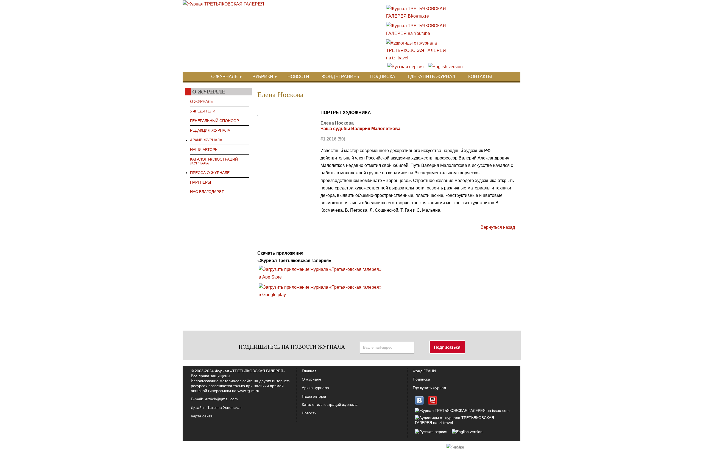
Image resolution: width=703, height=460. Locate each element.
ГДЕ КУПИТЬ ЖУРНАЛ (431, 76)
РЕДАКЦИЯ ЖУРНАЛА (210, 130)
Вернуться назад (498, 227)
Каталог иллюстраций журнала (330, 404)
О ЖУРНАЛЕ (224, 76)
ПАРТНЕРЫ (200, 182)
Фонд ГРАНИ (424, 371)
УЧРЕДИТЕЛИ (202, 111)
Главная (309, 371)
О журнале (311, 379)
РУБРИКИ (262, 76)
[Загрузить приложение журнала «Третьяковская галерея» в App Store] (321, 277)
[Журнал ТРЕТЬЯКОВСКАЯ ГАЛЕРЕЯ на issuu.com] (462, 410)
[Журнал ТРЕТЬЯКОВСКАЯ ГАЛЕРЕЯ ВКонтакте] (419, 16)
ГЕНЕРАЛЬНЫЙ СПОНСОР (214, 121)
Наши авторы (314, 396)
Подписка (421, 379)
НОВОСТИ (298, 76)
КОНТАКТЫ (480, 76)
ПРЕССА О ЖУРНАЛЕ (210, 172)
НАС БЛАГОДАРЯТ (207, 191)
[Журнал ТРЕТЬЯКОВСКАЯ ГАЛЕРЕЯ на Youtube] (419, 33)
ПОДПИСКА (382, 76)
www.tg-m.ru (248, 391)
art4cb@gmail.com (221, 399)
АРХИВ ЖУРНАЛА (206, 140)
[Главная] (223, 4)
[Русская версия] (405, 66)
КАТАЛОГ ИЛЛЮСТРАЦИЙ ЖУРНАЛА (214, 161)
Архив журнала (315, 387)
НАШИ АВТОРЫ (204, 149)
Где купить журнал (429, 387)
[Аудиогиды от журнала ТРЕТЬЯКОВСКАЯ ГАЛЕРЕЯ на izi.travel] (419, 58)
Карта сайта (202, 416)
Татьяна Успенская (224, 407)
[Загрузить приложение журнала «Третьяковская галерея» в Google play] (321, 294)
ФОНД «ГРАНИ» (339, 76)
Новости (309, 413)
